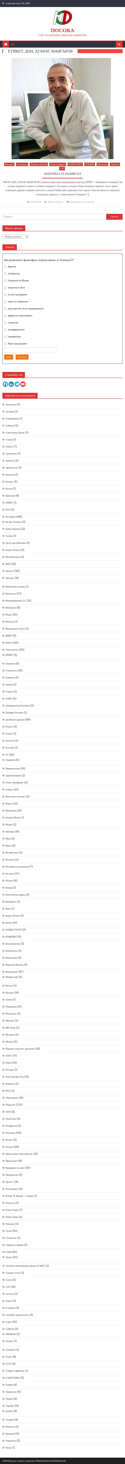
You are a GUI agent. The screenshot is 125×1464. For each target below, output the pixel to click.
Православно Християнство (19, 1153)
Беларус (9, 481)
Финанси (10, 1426)
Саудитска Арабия (14, 1245)
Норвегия (10, 1083)
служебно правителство (17, 1314)
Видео (9, 614)
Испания (10, 859)
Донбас (9, 1411)
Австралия (11, 404)
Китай (9, 922)
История (10, 873)
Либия (9, 999)
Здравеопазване (13, 775)
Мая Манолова (13, 557)
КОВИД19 (89, 164)
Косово (9, 985)
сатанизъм (13, 322)
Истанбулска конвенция (17, 866)
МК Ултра (10, 1027)
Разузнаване (12, 1188)
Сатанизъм (11, 1238)
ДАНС (9, 698)
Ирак (8, 838)
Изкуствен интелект (15, 796)
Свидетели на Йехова (18, 280)
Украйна (10, 1405)
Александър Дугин (15, 432)
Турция (9, 1398)
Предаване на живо (15, 1167)
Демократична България (17, 705)
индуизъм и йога (16, 287)
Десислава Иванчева (16, 543)
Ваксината (9, 164)
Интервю (10, 831)
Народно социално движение (20, 1048)
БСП (8, 509)
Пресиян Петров (55, 201)
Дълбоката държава (39, 164)
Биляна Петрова (13, 522)
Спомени (10, 1349)
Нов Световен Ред (14, 1076)
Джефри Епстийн (14, 712)
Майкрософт (12, 977)
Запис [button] (9, 357)
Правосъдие (11, 1160)
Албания (10, 425)
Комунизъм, (11, 950)
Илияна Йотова (13, 817)
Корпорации (102, 164)
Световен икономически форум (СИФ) (25, 1265)
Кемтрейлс (11, 901)
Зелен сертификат (57, 164)
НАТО (9, 1055)
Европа (9, 726)
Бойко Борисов (13, 529)
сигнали (10, 1293)
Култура (9, 992)
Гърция (9, 691)
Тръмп (9, 1257)
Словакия (10, 1307)
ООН (8, 1111)
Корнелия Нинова (14, 964)
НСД (8, 1090)
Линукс (9, 1341)
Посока (62, 30)
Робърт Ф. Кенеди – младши (20, 1196)
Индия (9, 824)
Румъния (10, 1224)
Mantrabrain (59, 1460)
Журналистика (13, 768)
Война (9, 642)
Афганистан (11, 467)
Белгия (9, 488)
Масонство (11, 1013)
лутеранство (14, 273)
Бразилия (10, 495)
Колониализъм (13, 943)
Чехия (9, 1447)
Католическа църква (15, 894)
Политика (10, 1132)
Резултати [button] (22, 357)
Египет (9, 733)
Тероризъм (11, 1391)
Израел (9, 803)
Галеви (9, 536)
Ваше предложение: (17, 343)
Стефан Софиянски (15, 1370)
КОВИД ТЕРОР (75, 164)
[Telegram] (17, 384)
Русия (8, 1231)
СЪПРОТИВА (12, 1377)
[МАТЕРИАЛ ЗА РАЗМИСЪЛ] (62, 108)
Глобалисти (11, 670)
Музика (9, 1041)
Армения (10, 460)
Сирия (9, 1300)
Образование (12, 1097)
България (10, 516)
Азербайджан (12, 418)
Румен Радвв (12, 1210)
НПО (8, 564)
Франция (10, 1433)
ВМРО (9, 635)
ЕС (7, 754)
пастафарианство (16, 329)
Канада (9, 887)
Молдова (10, 1034)
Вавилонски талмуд (15, 586)
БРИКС (9, 502)
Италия (9, 880)
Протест (10, 571)
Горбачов (10, 677)
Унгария (10, 1419)
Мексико (10, 1020)
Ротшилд (10, 1203)
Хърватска (11, 1440)
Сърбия (9, 1384)
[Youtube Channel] (23, 384)
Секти (9, 1279)
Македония (11, 1006)
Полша (9, 1139)
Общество (115, 164)
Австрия (10, 411)
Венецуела (11, 607)
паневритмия (14, 336)
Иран (8, 845)
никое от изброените (18, 301)
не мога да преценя (17, 294)
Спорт (9, 1356)
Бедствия (10, 474)
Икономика (11, 810)
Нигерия (10, 1069)
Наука (8, 1062)
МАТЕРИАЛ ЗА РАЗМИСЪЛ (62, 174)
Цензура (10, 578)
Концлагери (11, 957)
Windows (11, 1334)
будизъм (12, 266)
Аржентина (11, 453)
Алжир (9, 439)
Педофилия (11, 1125)
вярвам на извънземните (20, 315)
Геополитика (22, 164)
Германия (10, 663)
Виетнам (10, 621)
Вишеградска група (15, 628)
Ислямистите (12, 852)
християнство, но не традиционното (26, 308)
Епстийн (10, 747)
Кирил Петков (13, 550)
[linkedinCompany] (11, 384)
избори (9, 789)
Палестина (11, 1118)
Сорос (9, 1322)
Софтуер (10, 1329)
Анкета (9, 446)
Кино (8, 908)
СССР (8, 1363)
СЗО (62, 168)
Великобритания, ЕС (16, 600)
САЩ (8, 1252)
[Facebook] (5, 384)
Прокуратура (12, 1174)
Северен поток (13, 1272)
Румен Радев (12, 1217)
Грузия (9, 684)
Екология (10, 740)
